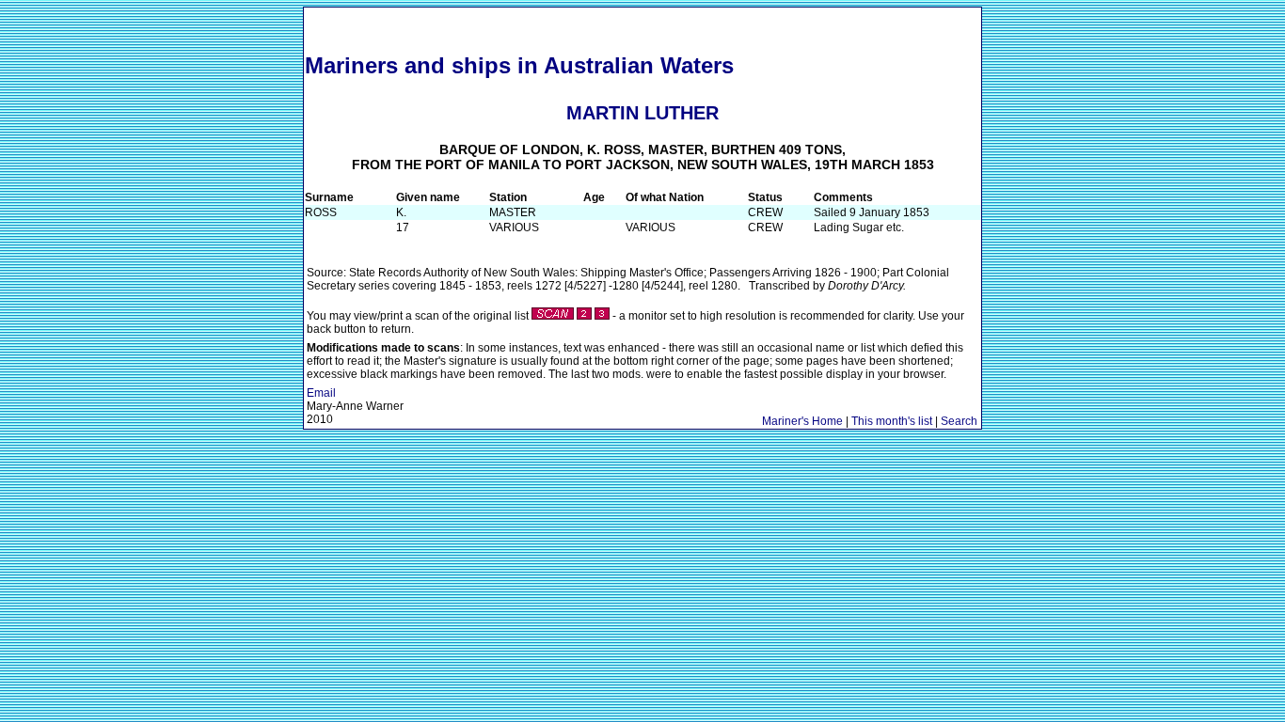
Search (959, 421)
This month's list (891, 421)
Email (321, 393)
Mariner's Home (802, 421)
